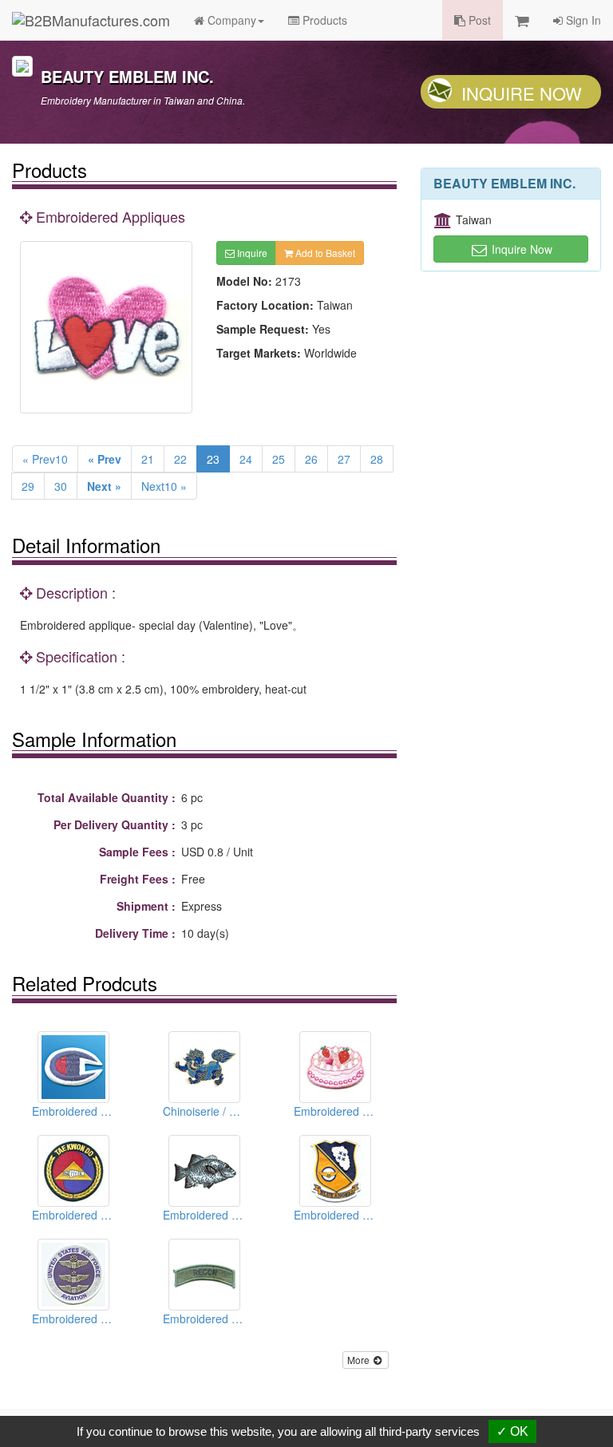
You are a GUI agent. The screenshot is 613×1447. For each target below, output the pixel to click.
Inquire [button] (251, 252)
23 (213, 459)
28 (376, 459)
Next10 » (164, 486)
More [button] (359, 1359)
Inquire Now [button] (520, 249)
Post (478, 20)
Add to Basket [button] (324, 252)
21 (147, 459)
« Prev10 (45, 459)
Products (323, 20)
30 (60, 486)
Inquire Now (521, 93)
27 (344, 459)
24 (245, 459)
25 (278, 459)
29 (28, 486)
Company (230, 20)
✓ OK (512, 1431)
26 (311, 459)
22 (180, 459)
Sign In (582, 20)
